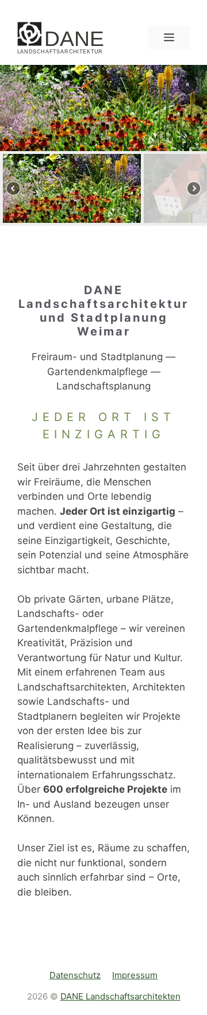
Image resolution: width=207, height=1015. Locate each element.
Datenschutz (75, 975)
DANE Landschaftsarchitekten (120, 996)
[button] (187, 84)
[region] (103, 145)
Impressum (135, 975)
